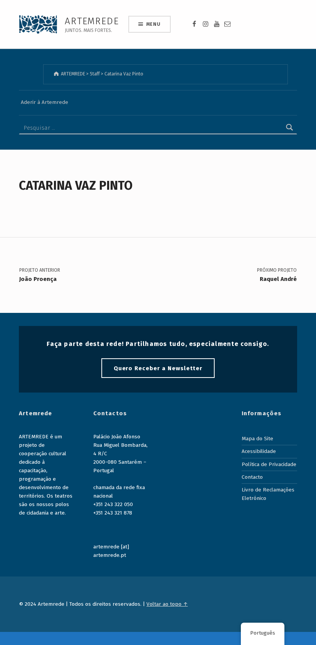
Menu (153, 24)
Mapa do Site (257, 438)
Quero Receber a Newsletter (158, 368)
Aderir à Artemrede (44, 102)
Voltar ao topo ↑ (167, 604)
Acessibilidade (259, 451)
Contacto (252, 477)
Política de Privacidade (269, 464)
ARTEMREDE (92, 21)
